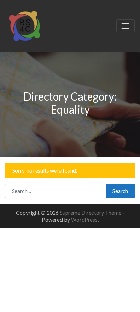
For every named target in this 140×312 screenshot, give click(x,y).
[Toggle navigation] (125, 25)
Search (120, 191)
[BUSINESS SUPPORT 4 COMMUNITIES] (24, 25)
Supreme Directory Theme (91, 212)
